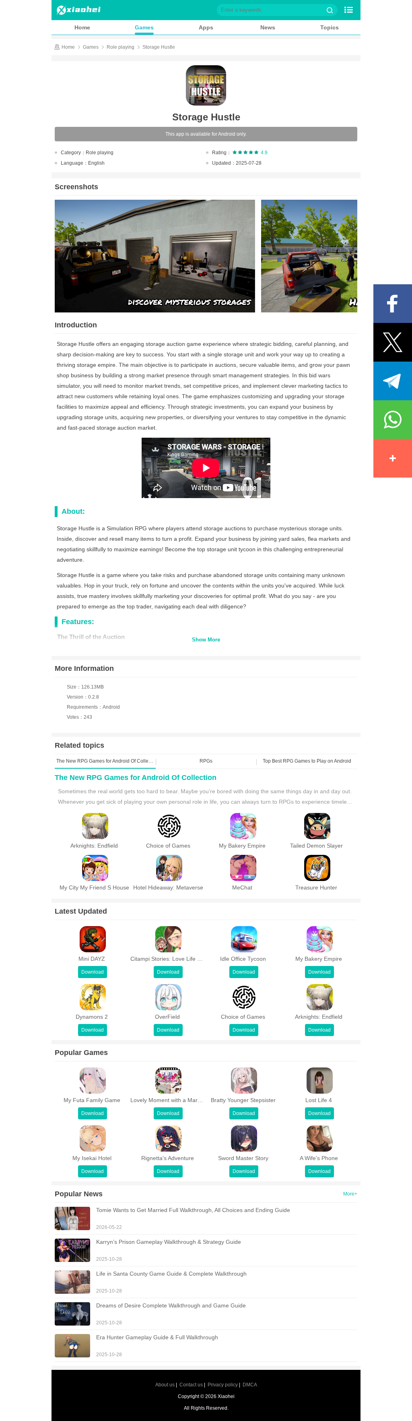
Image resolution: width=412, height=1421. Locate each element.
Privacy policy (223, 1385)
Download (92, 972)
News (267, 27)
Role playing (120, 47)
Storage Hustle (158, 47)
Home (82, 27)
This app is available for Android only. (206, 134)
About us (165, 1385)
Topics (329, 27)
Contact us (191, 1385)
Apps (206, 27)
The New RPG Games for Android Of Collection (135, 778)
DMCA (250, 1385)
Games (144, 27)
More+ (350, 1194)
